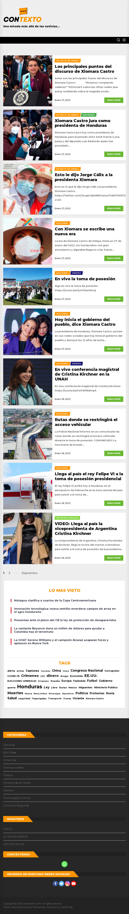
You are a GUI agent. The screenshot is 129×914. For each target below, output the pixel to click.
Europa (66, 680)
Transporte (54, 698)
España (55, 681)
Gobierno (105, 680)
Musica (28, 694)
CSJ (42, 676)
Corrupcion (111, 670)
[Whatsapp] (64, 864)
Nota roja (9, 760)
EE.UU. (90, 675)
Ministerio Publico (106, 687)
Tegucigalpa (39, 698)
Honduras (29, 686)
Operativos (68, 693)
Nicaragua (54, 693)
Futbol (92, 680)
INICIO (7, 829)
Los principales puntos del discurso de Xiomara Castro (84, 69)
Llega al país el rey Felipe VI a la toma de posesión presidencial (89, 476)
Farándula (79, 681)
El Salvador (43, 681)
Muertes (15, 693)
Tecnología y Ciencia (16, 797)
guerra (11, 687)
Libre (54, 687)
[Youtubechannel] (73, 883)
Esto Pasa (9, 752)
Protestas (97, 693)
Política (81, 693)
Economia (76, 676)
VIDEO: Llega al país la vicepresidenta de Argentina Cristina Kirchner (86, 528)
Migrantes (85, 687)
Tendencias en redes (16, 782)
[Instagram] (67, 883)
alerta (11, 670)
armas (20, 671)
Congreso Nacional (87, 670)
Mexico (73, 687)
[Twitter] (61, 883)
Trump (67, 698)
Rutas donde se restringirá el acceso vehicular (86, 422)
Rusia (110, 693)
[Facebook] (55, 883)
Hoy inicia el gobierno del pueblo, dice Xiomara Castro (85, 322)
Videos (7, 775)
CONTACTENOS (13, 844)
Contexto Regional (16, 805)
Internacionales (13, 767)
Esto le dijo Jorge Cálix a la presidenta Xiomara (84, 177)
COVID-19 (13, 676)
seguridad (24, 698)
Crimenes (30, 676)
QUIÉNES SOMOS (15, 836)
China (56, 670)
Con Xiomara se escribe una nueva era (84, 231)
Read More (113, 100)
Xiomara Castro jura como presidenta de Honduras (82, 123)
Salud (12, 698)
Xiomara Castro (95, 698)
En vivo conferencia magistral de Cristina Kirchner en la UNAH (87, 374)
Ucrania (78, 698)
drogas (64, 676)
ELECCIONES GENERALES (21, 681)
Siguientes (29, 573)
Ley (46, 687)
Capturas (32, 670)
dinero (53, 676)
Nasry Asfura (40, 693)
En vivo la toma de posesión (85, 278)
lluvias (63, 687)
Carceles (45, 671)
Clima (66, 671)
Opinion (8, 790)
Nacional (9, 744)
